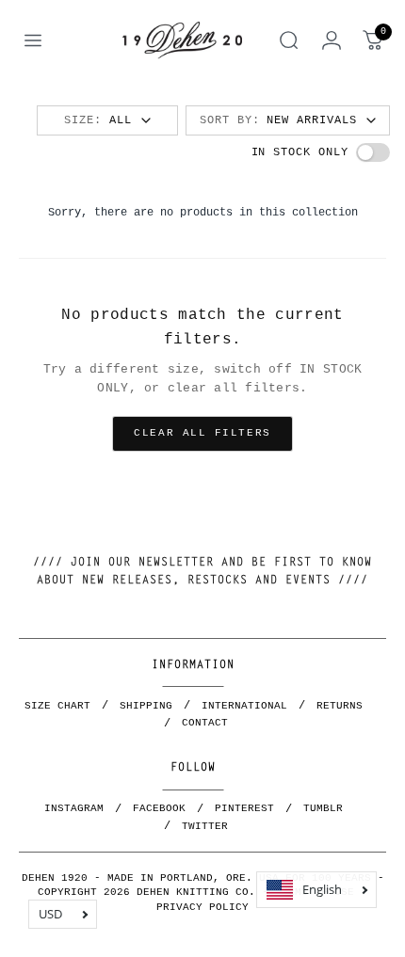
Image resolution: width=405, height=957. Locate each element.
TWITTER (205, 826)
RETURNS (339, 705)
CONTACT (205, 722)
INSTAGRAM (74, 808)
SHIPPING (146, 705)
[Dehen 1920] (182, 40)
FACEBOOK (159, 808)
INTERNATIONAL (244, 705)
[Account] (331, 40)
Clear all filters (202, 433)
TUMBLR (323, 808)
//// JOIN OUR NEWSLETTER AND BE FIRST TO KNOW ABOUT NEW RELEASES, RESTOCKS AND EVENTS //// (202, 571)
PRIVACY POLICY (202, 907)
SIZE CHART (57, 705)
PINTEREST (244, 808)
